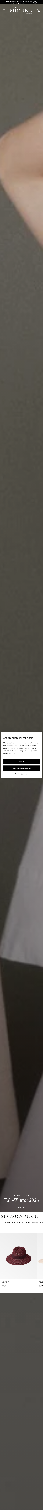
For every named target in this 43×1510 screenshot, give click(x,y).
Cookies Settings (21, 774)
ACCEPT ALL (21, 761)
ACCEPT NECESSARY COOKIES (21, 768)
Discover (21, 1207)
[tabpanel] (21, 1260)
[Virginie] (18, 1256)
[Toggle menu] (3, 10)
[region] (21, 755)
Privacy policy (11, 753)
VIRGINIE (5, 1282)
